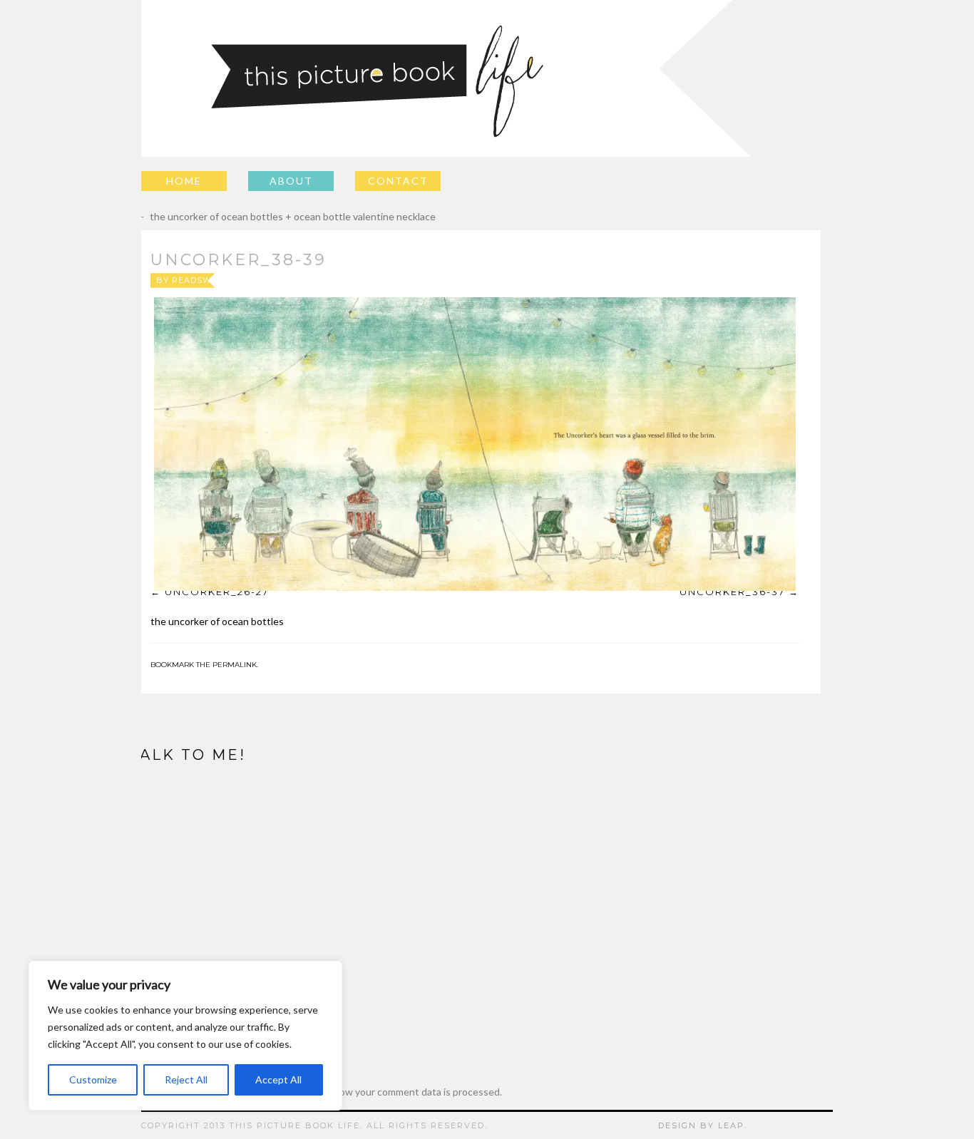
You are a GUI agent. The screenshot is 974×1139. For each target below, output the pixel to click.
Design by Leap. (702, 1125)
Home (184, 181)
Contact (398, 181)
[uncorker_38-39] (474, 444)
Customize (93, 1079)
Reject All (186, 1079)
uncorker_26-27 (217, 591)
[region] (185, 1035)
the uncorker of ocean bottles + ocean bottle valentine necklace (282, 216)
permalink (234, 664)
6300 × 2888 (509, 280)
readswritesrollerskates (240, 280)
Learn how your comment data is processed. (404, 1092)
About (291, 181)
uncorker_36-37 (732, 591)
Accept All (278, 1079)
